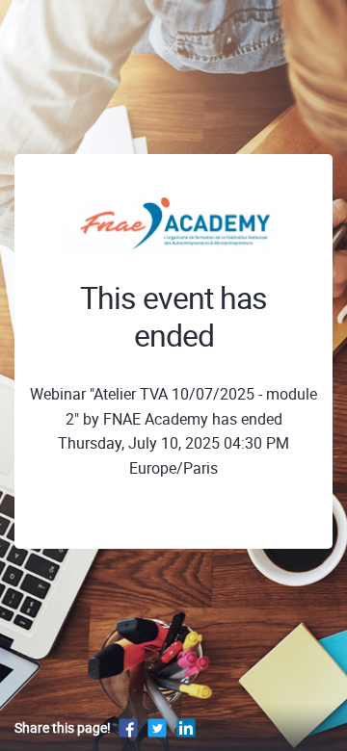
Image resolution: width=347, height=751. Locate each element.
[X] (157, 727)
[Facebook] (128, 727)
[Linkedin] (186, 727)
